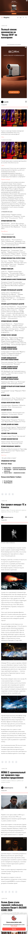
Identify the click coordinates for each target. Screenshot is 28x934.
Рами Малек (4, 231)
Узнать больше (14, 926)
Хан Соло (3, 455)
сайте (2, 165)
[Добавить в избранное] (26, 102)
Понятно (14, 929)
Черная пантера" (5, 179)
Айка (2, 137)
